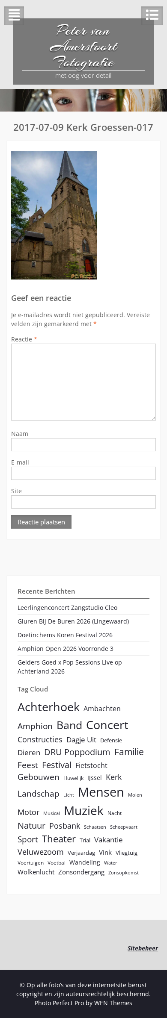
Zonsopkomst (123, 873)
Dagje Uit (81, 739)
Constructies (40, 739)
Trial (85, 840)
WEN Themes (113, 1003)
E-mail (20, 462)
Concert (107, 725)
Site (16, 491)
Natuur (31, 825)
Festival (57, 765)
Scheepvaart (123, 827)
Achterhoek (49, 707)
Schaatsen (95, 827)
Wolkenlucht (36, 872)
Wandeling (84, 862)
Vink (105, 852)
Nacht (114, 812)
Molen (135, 795)
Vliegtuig (126, 852)
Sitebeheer (143, 948)
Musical (51, 813)
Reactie (24, 339)
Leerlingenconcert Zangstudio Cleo (67, 607)
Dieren (29, 752)
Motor (28, 812)
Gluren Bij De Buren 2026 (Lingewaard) (73, 621)
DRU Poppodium (77, 752)
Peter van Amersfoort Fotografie (83, 46)
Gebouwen (39, 776)
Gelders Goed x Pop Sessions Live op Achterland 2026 (70, 666)
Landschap (39, 793)
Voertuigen (31, 862)
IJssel (94, 778)
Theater (59, 839)
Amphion (35, 726)
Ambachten (102, 708)
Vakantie (108, 839)
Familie (129, 752)
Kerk (114, 777)
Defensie (111, 740)
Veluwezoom (41, 852)
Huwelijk (73, 777)
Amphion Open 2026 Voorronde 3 (65, 648)
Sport (28, 839)
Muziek (84, 810)
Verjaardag (81, 852)
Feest (28, 764)
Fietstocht (91, 765)
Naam (19, 434)
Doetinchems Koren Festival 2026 (65, 635)
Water (110, 863)
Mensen (101, 791)
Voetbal (57, 862)
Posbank (64, 825)
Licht (68, 795)
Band (69, 725)
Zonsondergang (81, 872)
